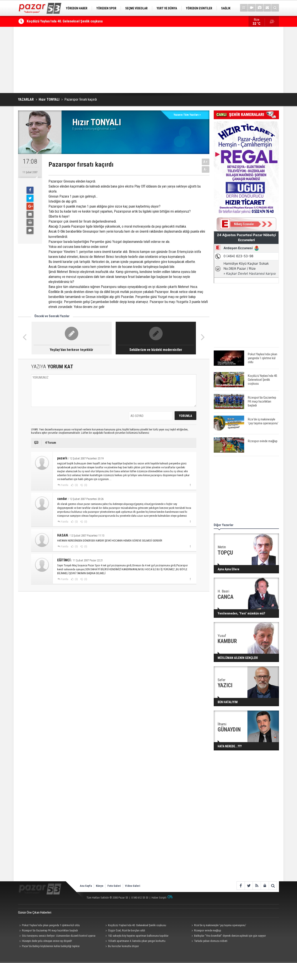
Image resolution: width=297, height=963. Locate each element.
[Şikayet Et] (190, 484)
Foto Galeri (114, 885)
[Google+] (30, 206)
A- (206, 169)
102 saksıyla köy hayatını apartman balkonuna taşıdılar (138, 935)
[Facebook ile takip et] (241, 885)
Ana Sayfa (86, 885)
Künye (99, 885)
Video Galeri (132, 885)
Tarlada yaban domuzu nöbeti (210, 941)
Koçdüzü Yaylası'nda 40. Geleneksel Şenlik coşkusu (65, 21)
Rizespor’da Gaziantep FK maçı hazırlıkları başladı (50, 930)
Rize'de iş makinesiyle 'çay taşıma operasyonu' (220, 925)
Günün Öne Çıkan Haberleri (34, 912)
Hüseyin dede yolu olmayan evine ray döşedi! (47, 941)
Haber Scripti (159, 897)
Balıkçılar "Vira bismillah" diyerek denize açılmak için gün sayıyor (230, 935)
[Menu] (244, 8)
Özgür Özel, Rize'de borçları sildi (126, 930)
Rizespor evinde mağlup (207, 930)
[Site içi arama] (275, 8)
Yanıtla (64, 485)
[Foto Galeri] (259, 8)
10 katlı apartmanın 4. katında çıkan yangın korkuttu (136, 941)
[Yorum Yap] (30, 230)
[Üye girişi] (265, 885)
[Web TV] (251, 8)
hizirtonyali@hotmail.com (99, 129)
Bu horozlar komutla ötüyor (123, 946)
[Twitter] (30, 198)
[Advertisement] (148, 59)
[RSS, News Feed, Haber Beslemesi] (257, 885)
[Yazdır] (30, 222)
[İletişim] (267, 8)
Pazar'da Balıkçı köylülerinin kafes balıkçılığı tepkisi (51, 946)
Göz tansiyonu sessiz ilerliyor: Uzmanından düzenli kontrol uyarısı (58, 935)
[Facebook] (30, 190)
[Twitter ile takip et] (249, 885)
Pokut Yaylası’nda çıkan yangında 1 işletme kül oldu (51, 925)
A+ (205, 162)
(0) (76, 485)
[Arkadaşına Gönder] (30, 214)
